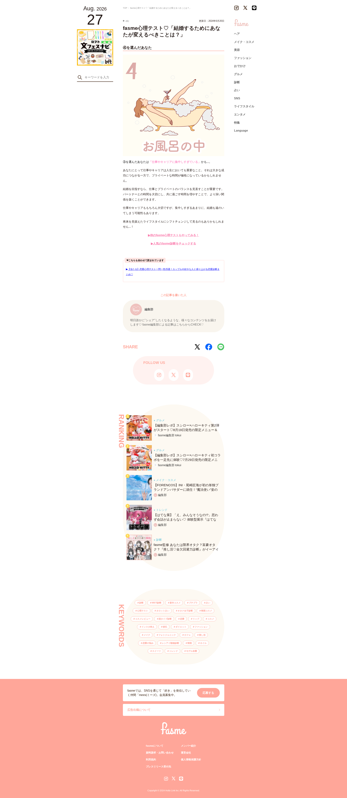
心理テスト (142, 610)
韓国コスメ (206, 610)
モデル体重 (191, 651)
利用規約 (151, 759)
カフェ (187, 635)
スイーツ (156, 651)
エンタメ (240, 114)
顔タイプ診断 (165, 619)
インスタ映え (148, 627)
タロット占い (162, 610)
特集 (237, 122)
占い (208, 602)
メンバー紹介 (188, 745)
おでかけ (240, 65)
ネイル (203, 643)
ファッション (201, 627)
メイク (147, 635)
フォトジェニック (167, 635)
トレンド (173, 651)
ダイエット (180, 627)
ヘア (237, 33)
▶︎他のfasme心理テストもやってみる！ (173, 235)
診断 (141, 602)
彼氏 (165, 627)
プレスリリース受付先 (158, 766)
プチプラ (193, 602)
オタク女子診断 (185, 610)
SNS (237, 98)
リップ (196, 619)
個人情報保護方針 (191, 759)
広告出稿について (139, 709)
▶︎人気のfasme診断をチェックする (173, 243)
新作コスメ (175, 602)
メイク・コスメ (244, 41)
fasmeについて (154, 745)
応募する (208, 692)
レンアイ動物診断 (170, 643)
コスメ (210, 619)
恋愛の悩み (148, 643)
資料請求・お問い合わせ (160, 752)
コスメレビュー (142, 619)
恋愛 (182, 619)
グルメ (238, 74)
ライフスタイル (244, 106)
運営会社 (186, 752)
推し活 (202, 635)
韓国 (189, 643)
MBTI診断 (156, 602)
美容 (237, 49)
